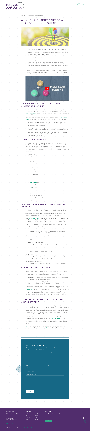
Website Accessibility (34, 427)
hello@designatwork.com (11, 419)
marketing (59, 145)
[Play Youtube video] (47, 88)
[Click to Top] (86, 423)
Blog (31, 187)
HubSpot (27, 74)
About (74, 7)
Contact (81, 7)
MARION (27, 326)
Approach (52, 7)
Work (67, 7)
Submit (29, 391)
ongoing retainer (55, 318)
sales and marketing (30, 113)
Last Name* (57, 416)
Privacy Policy (27, 427)
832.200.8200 (9, 418)
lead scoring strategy (34, 218)
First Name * (29, 352)
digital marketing (45, 327)
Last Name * (49, 352)
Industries (28, 417)
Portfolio (36, 415)
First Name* (47, 416)
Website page (33, 182)
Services (60, 7)
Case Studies (37, 413)
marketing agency (39, 317)
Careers (36, 419)
